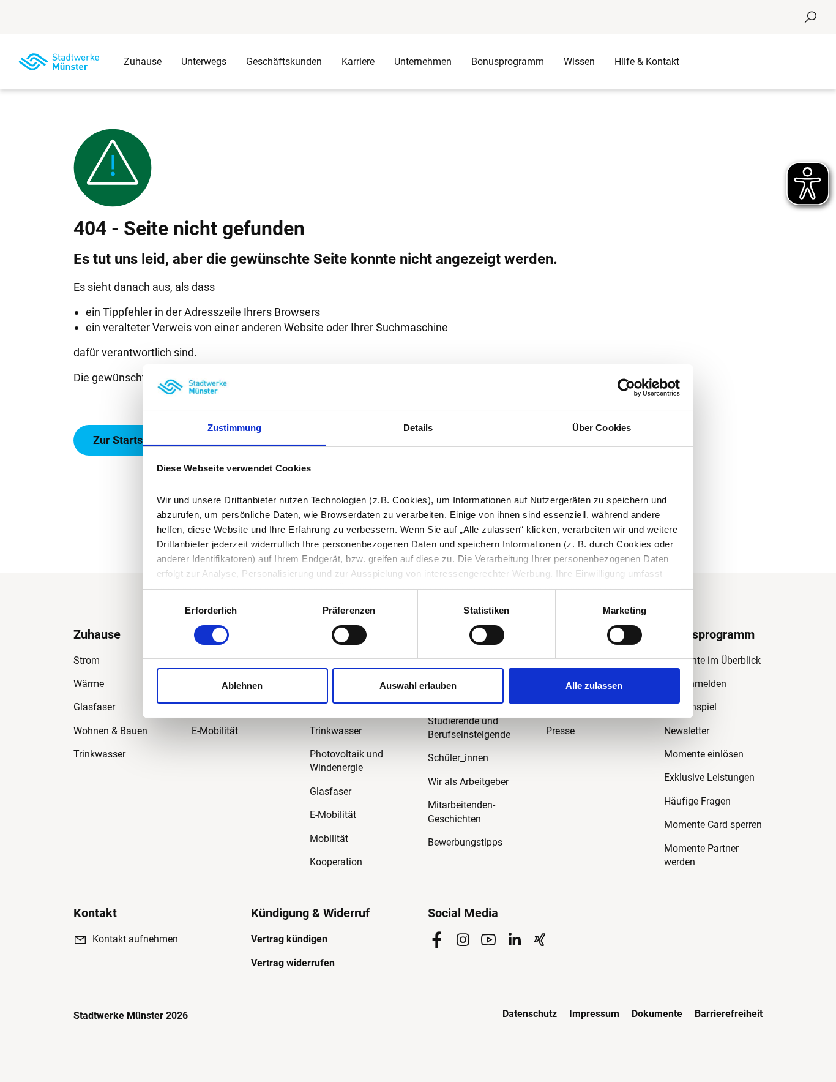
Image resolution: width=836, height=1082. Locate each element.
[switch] (349, 635)
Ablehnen (242, 685)
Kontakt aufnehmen (135, 939)
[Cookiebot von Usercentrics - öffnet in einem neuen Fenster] (626, 387)
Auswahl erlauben (418, 685)
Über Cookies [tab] (601, 428)
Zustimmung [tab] (234, 428)
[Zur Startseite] (58, 61)
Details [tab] (418, 428)
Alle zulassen (593, 685)
